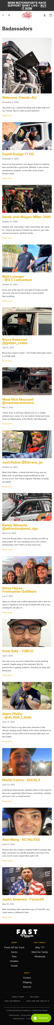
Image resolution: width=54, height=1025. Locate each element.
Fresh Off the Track (14, 947)
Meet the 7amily (40, 952)
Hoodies (14, 961)
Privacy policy (26, 1015)
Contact (27, 977)
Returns (27, 987)
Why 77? (39, 947)
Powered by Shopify (39, 1010)
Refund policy (14, 1015)
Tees (14, 956)
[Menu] (3, 15)
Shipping (27, 982)
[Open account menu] (45, 15)
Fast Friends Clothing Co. (22, 1010)
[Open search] (9, 15)
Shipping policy (19, 1019)
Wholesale (39, 956)
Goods (14, 965)
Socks (14, 952)
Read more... (8, 115)
